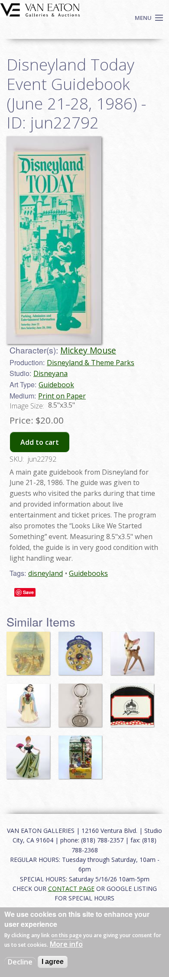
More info (66, 944)
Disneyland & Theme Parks (90, 362)
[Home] (40, 9)
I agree (53, 961)
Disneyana (50, 373)
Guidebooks (88, 573)
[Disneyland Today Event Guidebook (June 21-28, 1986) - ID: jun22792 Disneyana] (53, 239)
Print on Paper (62, 396)
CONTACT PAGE (71, 888)
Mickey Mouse (88, 350)
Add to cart (39, 442)
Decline (20, 962)
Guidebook (56, 384)
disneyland (45, 573)
